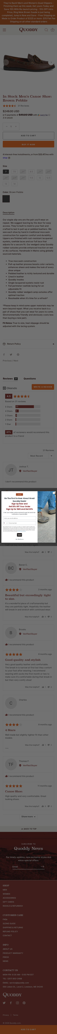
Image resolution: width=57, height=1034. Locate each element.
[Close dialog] (54, 493)
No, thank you (19, 539)
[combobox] (5, 523)
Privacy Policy (20, 531)
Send (19, 535)
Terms (24, 531)
